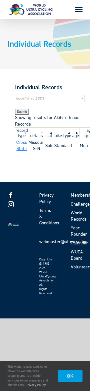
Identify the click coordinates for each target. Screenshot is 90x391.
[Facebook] (11, 195)
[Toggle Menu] (79, 9)
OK (70, 376)
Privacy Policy (36, 385)
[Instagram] (11, 204)
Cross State (21, 145)
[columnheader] (21, 133)
